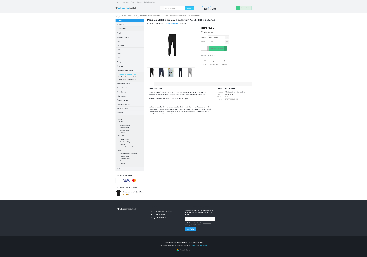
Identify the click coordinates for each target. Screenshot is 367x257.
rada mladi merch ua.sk (126, 147)
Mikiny (119, 54)
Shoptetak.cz (204, 245)
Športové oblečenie (123, 88)
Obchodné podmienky (150, 2)
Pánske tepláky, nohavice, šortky (127, 74)
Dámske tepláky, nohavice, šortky (127, 77)
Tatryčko (120, 122)
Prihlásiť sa (191, 229)
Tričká (118, 41)
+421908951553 (161, 214)
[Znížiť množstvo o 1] (208, 49)
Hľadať (189, 8)
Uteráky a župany (122, 108)
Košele (119, 50)
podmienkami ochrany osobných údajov (198, 224)
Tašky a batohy (122, 96)
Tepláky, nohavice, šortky (125, 70)
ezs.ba (120, 119)
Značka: (183, 23)
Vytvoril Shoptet (185, 250)
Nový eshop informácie (122, 2)
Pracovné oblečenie (123, 84)
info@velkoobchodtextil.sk (164, 211)
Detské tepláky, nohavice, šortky (127, 79)
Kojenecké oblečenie (123, 104)
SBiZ (119, 150)
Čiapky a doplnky (122, 100)
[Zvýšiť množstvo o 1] (208, 47)
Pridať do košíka (217, 48)
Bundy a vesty (121, 62)
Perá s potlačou (122, 29)
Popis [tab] (150, 84)
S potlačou (120, 24)
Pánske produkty (124, 128)
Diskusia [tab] (158, 84)
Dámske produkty (125, 125)
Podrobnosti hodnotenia (171, 23)
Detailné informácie (207, 55)
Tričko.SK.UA (121, 136)
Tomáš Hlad (194, 245)
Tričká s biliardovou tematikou (128, 154)
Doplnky (122, 132)
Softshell (120, 66)
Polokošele (120, 45)
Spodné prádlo (121, 92)
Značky (119, 169)
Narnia (120, 117)
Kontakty (139, 2)
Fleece (119, 58)
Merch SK (120, 113)
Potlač (132, 2)
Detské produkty (124, 130)
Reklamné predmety (123, 37)
